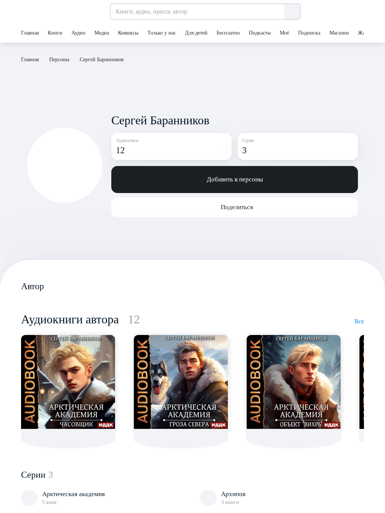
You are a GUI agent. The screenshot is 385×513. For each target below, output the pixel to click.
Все (359, 321)
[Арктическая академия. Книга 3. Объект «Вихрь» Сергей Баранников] (294, 382)
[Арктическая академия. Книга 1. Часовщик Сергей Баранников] (68, 382)
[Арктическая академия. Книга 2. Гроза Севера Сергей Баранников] (181, 382)
